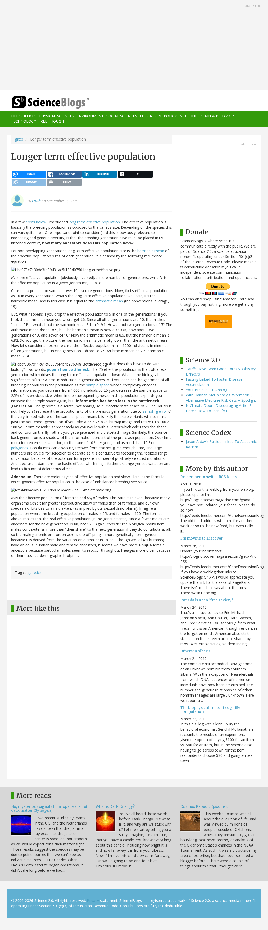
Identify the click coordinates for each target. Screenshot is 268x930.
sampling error (155, 411)
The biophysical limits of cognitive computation (211, 709)
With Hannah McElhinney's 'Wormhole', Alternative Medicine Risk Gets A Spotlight (221, 398)
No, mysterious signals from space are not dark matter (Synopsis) (49, 808)
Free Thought (52, 121)
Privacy (93, 900)
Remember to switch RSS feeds (208, 476)
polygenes (19, 447)
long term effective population (94, 222)
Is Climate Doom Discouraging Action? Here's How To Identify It (218, 408)
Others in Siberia (195, 651)
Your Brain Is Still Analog (206, 389)
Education (150, 116)
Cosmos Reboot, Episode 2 (204, 806)
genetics (34, 572)
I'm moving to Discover (201, 538)
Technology (23, 121)
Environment (90, 116)
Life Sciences (23, 116)
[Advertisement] (134, 45)
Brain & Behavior (217, 116)
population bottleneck (68, 369)
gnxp (19, 139)
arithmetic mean (109, 301)
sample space (97, 385)
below (41, 222)
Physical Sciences (56, 116)
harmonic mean (150, 250)
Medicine (188, 116)
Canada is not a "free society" (206, 600)
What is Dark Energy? (115, 806)
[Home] (52, 102)
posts (30, 222)
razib (36, 200)
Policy (170, 116)
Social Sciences (121, 116)
